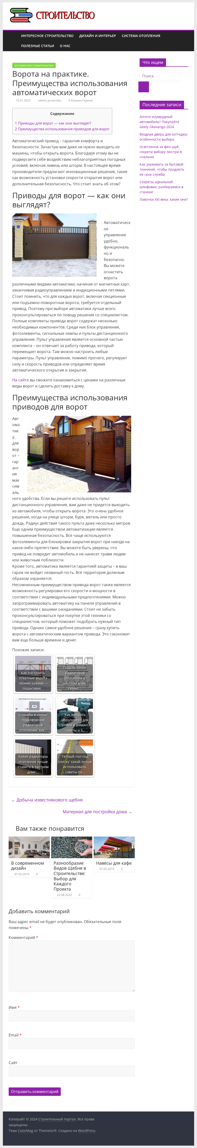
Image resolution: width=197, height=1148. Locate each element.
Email (15, 1035)
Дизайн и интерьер (97, 35)
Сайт (13, 1062)
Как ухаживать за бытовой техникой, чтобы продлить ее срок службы (162, 169)
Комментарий (23, 937)
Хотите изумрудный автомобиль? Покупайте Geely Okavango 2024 (159, 121)
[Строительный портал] (13, 41)
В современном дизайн (27, 865)
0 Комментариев (80, 100)
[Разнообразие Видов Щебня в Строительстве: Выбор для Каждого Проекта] (71, 839)
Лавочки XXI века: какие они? (164, 199)
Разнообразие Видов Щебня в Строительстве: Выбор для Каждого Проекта (70, 876)
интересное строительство (47, 35)
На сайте (20, 380)
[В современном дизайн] (29, 839)
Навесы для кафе (114, 863)
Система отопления (141, 35)
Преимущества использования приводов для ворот (62, 128)
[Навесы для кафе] (114, 839)
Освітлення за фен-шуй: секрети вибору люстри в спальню (161, 151)
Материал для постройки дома (97, 811)
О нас (65, 45)
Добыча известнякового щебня (47, 800)
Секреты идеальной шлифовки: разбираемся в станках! (161, 187)
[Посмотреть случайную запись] (183, 41)
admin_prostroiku (50, 100)
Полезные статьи (37, 45)
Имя (14, 1007)
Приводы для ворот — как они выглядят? (53, 123)
